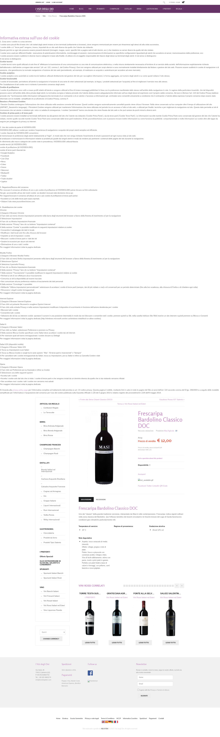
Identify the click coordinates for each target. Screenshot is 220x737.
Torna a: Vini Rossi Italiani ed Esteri (131, 404)
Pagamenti (152, 718)
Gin (45, 496)
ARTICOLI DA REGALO (49, 404)
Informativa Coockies (130, 718)
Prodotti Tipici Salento (52, 542)
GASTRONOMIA (46, 529)
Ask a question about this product (150, 458)
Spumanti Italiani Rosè (53, 578)
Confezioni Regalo (51, 408)
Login (48, 2)
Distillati (128, 9)
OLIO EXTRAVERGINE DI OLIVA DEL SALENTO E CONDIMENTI (50, 563)
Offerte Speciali (46, 556)
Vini (89, 9)
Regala (179, 9)
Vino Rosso (52, 16)
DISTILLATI (44, 463)
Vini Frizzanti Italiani (52, 596)
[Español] (106, 722)
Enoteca (65, 718)
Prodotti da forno (50, 538)
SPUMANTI (44, 569)
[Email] (176, 431)
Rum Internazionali (51, 510)
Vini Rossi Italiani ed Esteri (117, 597)
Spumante (101, 9)
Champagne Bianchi (52, 449)
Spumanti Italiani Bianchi (53, 573)
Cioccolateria (49, 533)
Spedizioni (143, 718)
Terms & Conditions (107, 718)
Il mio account (57, 2)
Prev (177, 585)
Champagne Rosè (51, 453)
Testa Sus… (90, 593)
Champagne (114, 9)
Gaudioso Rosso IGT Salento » (171, 399)
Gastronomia (152, 9)
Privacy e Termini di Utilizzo (159, 690)
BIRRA (42, 422)
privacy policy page (20, 390)
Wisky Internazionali (52, 520)
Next (182, 585)
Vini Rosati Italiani (51, 601)
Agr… (117, 593)
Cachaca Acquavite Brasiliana (53, 479)
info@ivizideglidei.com (43, 680)
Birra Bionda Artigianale (53, 431)
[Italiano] (113, 722)
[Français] (116, 722)
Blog (81, 9)
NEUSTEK (104, 729)
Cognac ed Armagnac (52, 491)
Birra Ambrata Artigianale (54, 426)
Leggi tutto (90, 643)
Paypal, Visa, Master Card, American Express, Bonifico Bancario (71, 683)
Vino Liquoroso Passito (53, 610)
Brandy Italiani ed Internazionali (48, 470)
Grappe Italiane (50, 501)
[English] (103, 722)
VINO (42, 587)
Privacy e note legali (92, 718)
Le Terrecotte (49, 412)
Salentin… (170, 593)
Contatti (161, 718)
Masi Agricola (169, 431)
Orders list (40, 2)
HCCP (118, 718)
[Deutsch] (110, 722)
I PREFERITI (90, 597)
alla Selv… (143, 593)
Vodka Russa (49, 515)
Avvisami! (142, 474)
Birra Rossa (48, 435)
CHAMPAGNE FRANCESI (50, 445)
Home (71, 9)
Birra (139, 9)
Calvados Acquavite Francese (53, 487)
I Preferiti (167, 9)
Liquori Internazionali (52, 505)
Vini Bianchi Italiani (51, 591)
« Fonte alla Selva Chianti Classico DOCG (95, 399)
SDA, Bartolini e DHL (69, 670)
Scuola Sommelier (76, 718)
